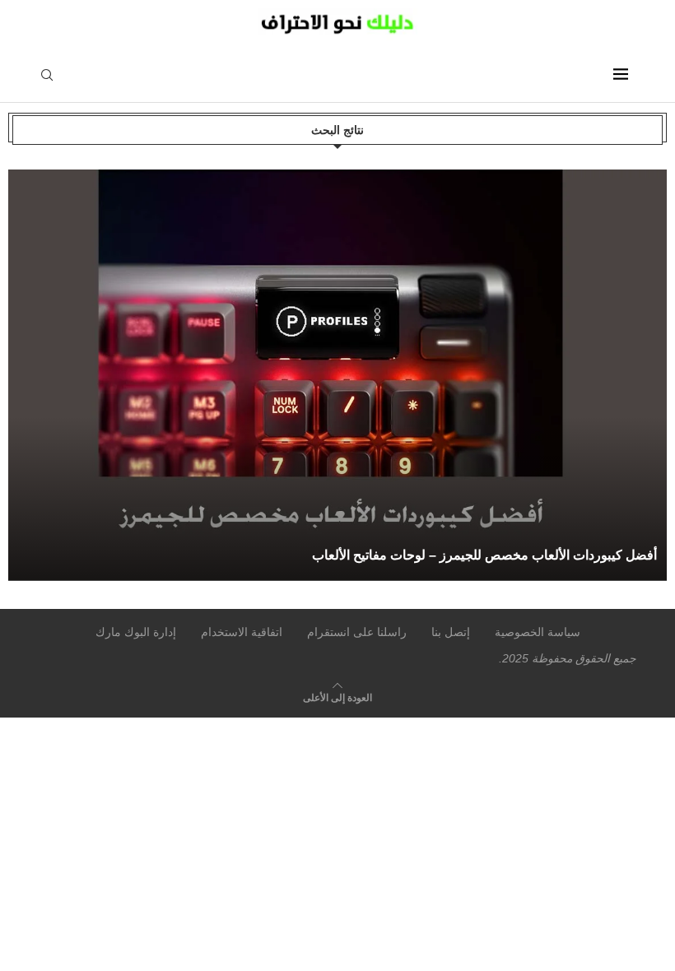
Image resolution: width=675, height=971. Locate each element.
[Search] (47, 75)
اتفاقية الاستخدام (241, 632)
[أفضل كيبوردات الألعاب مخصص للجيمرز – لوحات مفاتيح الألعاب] (340, 375)
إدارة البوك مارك (135, 632)
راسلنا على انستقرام (357, 632)
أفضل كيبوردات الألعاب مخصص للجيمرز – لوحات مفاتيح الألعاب (484, 555)
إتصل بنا (450, 632)
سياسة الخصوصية (537, 632)
